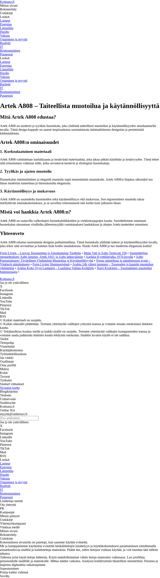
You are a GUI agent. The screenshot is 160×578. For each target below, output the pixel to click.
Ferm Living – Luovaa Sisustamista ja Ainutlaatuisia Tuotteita (40, 253)
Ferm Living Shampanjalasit (51, 264)
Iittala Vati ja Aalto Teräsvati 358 (105, 253)
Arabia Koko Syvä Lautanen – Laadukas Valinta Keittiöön (55, 268)
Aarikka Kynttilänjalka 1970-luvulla (109, 257)
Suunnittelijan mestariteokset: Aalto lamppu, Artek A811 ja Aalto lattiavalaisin (74, 255)
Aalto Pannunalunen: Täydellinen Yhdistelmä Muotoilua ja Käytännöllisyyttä (71, 258)
